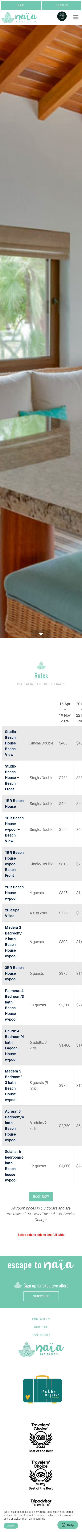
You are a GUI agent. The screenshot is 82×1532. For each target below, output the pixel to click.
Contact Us (41, 1319)
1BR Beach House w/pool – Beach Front (14, 864)
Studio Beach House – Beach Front (12, 777)
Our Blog (41, 1327)
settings (40, 1518)
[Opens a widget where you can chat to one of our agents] (67, 1525)
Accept (10, 1525)
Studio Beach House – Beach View (12, 743)
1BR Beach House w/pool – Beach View (14, 829)
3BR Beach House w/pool (14, 973)
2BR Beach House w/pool (14, 893)
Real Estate (41, 1335)
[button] (75, 17)
